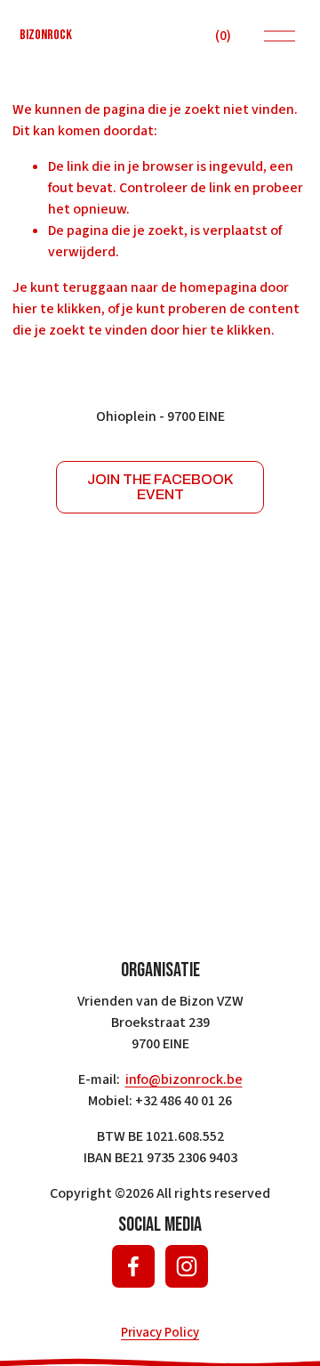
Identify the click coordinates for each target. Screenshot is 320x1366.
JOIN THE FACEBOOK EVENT (160, 487)
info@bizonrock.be (184, 1079)
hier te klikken (56, 309)
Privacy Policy (160, 1332)
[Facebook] (133, 1266)
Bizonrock (46, 35)
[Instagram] (186, 1266)
